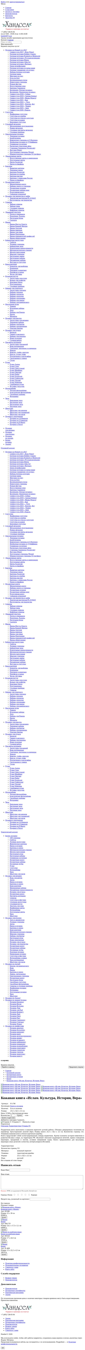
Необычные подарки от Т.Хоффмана (23, 142)
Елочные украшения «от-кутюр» (22, 70)
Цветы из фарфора (17, 164)
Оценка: (4, 1195)
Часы (7, 398)
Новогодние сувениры (18, 82)
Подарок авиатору (17, 1028)
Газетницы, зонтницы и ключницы (23, 348)
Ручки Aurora (15, 364)
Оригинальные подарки (14, 134)
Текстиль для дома (17, 906)
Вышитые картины (17, 168)
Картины (8, 166)
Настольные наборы (17, 258)
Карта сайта (9, 1269)
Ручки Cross (14, 366)
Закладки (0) (10, 18)
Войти (3, 2)
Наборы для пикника (18, 336)
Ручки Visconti (15, 380)
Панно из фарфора (17, 180)
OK (3, 1348)
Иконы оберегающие (18, 238)
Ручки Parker (14, 374)
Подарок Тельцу (16, 1024)
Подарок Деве (15, 1008)
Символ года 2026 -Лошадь (20, 110)
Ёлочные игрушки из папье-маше (22, 68)
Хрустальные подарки (18, 992)
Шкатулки (9, 408)
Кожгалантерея (11, 264)
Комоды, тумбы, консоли (19, 352)
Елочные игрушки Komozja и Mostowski (25, 56)
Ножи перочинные (17, 940)
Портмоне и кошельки (18, 270)
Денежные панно (16, 170)
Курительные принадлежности (21, 248)
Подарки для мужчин (9, 433)
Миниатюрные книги (18, 184)
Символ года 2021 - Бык (19, 100)
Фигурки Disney (16, 150)
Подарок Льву (15, 1014)
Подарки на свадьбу (9, 437)
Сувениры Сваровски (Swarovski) (22, 148)
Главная (8, 8)
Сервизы (13, 898)
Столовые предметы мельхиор (21, 130)
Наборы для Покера (17, 312)
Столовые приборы (17, 132)
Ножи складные (16, 338)
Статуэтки (9, 112)
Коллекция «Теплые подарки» (21, 90)
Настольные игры (12, 304)
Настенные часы (16, 402)
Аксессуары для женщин (19, 320)
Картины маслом (16, 176)
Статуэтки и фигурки (18, 900)
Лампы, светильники (18, 974)
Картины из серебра (17, 174)
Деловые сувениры (17, 244)
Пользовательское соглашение (16, 1265)
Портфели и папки (17, 272)
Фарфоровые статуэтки (18, 114)
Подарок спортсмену (18, 1048)
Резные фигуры (15, 84)
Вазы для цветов (16, 878)
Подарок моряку (16, 1038)
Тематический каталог (9, 832)
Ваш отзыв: (5, 1174)
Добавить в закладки (9, 1120)
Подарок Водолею (17, 1006)
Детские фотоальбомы (18, 390)
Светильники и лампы (18, 358)
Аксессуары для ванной (19, 344)
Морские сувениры (17, 254)
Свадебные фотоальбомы (19, 984)
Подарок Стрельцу (17, 1022)
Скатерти (13, 220)
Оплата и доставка (12, 12)
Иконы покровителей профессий (22, 236)
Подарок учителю (16, 1052)
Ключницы (14, 268)
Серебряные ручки (17, 384)
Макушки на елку (16, 76)
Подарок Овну (15, 1016)
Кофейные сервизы (17, 210)
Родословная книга (17, 192)
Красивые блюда (16, 282)
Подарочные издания (18, 188)
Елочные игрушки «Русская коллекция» (25, 58)
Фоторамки (14, 396)
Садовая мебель (16, 340)
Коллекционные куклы (18, 80)
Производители (11, 14)
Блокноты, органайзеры (19, 266)
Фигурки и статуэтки (18, 262)
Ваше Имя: (5, 1170)
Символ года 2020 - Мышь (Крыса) (23, 98)
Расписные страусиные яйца (20, 146)
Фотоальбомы (10, 388)
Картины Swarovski (17, 172)
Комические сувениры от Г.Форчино (24, 140)
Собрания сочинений (18, 194)
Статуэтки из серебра (18, 116)
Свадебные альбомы (17, 394)
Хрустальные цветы (17, 160)
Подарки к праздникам (14, 416)
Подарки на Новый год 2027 (16, 50)
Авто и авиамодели (17, 920)
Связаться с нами (11, 1267)
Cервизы (8, 202)
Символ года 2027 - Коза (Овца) (22, 52)
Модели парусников (17, 252)
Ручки (7, 362)
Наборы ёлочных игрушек (20, 72)
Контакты (9, 16)
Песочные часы (15, 406)
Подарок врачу (15, 1034)
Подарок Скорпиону (17, 1020)
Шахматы (13, 316)
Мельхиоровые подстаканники (21, 126)
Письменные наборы (18, 260)
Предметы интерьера (13, 342)
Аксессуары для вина (18, 290)
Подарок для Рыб (16, 1010)
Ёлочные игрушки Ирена (19, 60)
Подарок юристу (16, 1056)
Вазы (12, 968)
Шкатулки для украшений (19, 412)
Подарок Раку (15, 1018)
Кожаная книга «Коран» (10, 1209)
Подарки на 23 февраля (18, 420)
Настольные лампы (17, 256)
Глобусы (13, 242)
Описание (5, 1126)
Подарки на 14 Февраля (19, 418)
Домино (13, 306)
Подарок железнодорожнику (20, 1036)
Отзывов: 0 (16, 1122)
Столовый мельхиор (13, 124)
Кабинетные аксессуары (14, 240)
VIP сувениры (15, 838)
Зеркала (13, 350)
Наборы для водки (17, 296)
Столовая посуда (16, 904)
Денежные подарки (17, 136)
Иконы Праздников (17, 234)
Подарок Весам (15, 1004)
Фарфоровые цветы (17, 908)
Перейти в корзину (8, 1067)
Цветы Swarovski (16, 162)
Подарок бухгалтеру (17, 1030)
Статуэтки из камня (17, 120)
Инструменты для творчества (21, 200)
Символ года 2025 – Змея (19, 108)
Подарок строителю (17, 1050)
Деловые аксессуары (17, 842)
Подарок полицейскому (19, 1046)
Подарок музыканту (17, 1040)
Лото (12, 310)
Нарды (12, 314)
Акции (8, 1294)
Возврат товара (11, 1278)
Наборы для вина (16, 292)
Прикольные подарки (18, 954)
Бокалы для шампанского (19, 966)
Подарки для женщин (10, 429)
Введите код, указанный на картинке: (15, 1199)
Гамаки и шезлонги (17, 334)
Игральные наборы (17, 308)
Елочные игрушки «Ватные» (21, 64)
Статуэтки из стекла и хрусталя (22, 118)
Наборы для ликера (17, 300)
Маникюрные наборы (18, 888)
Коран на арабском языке (10, 1234)
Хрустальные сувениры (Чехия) (22, 152)
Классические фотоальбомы (20, 392)
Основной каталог (8, 448)
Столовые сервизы (17, 208)
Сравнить (20, 1120)
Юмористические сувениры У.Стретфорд (25, 154)
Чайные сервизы (16, 204)
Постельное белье (16, 218)
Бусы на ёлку (15, 78)
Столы (12, 360)
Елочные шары (15, 74)
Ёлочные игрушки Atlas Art (20, 62)
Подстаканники (16, 284)
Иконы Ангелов (16, 228)
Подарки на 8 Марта (17, 422)
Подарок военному (17, 1032)
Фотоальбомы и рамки (18, 958)
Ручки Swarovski (16, 376)
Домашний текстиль (13, 212)
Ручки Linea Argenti (17, 368)
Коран (3, 1222)
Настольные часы (16, 404)
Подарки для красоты (13, 318)
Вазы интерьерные (17, 346)
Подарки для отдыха (13, 330)
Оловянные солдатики (18, 144)
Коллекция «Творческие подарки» (23, 92)
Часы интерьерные (17, 960)
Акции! (8, 444)
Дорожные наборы (17, 322)
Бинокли (13, 332)
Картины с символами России (21, 178)
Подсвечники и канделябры (20, 356)
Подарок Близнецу (17, 1002)
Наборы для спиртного (14, 288)
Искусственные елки (18, 86)
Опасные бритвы (16, 328)
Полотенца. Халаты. (17, 216)
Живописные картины (18, 844)
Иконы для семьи (16, 232)
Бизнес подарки (8, 441)
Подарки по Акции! (12, 998)
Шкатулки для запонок (18, 410)
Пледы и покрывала (17, 214)
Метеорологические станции (21, 250)
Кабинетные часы (16, 246)
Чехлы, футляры (16, 274)
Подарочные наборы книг (19, 190)
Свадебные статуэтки (18, 982)
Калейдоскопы (15, 138)
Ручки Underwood (16, 378)
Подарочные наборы (17, 862)
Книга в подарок (16, 1106)
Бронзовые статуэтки (18, 122)
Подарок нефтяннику (18, 1042)
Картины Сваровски (17, 88)
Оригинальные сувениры (19, 976)
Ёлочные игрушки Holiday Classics (23, 54)
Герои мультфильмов (17, 66)
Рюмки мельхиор (16, 128)
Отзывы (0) (26, 1126)
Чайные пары (15, 206)
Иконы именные (16, 230)
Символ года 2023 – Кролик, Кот (22, 104)
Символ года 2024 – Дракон (20, 106)
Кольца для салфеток (17, 280)
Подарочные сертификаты (15, 1290)
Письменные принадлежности (21, 890)
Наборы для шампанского (19, 302)
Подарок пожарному (17, 1044)
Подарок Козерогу (17, 1012)
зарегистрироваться (17, 2)
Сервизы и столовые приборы (21, 986)
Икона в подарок (16, 846)
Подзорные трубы (16, 864)
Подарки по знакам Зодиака (15, 1000)
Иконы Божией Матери (18, 226)
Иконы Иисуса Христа (18, 224)
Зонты (12, 880)
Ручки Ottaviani (15, 372)
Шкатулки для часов (17, 414)
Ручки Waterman (16, 382)
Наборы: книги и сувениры (20, 186)
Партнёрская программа (14, 1292)
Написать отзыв (29, 1122)
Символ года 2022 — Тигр (20, 102)
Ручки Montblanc (16, 370)
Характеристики (15, 1126)
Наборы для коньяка (17, 298)
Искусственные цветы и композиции (24, 158)
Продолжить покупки (76, 1067)
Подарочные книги (12, 182)
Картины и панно (16, 848)
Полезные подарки (17, 952)
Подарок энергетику (17, 1054)
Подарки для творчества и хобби (17, 196)
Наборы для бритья (17, 324)
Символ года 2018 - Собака (20, 94)
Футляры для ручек (17, 386)
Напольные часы (16, 400)
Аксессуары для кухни (18, 278)
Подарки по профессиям (14, 1026)
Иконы (8, 222)
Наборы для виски (17, 294)
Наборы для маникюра (18, 326)
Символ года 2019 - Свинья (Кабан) (23, 96)
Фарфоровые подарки (18, 988)
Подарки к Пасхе (16, 424)
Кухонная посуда (11, 276)
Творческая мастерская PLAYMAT (23, 198)
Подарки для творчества (19, 944)
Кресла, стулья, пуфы (18, 354)
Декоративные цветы (13, 156)
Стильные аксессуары (18, 902)
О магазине (9, 10)
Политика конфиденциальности (17, 1263)
